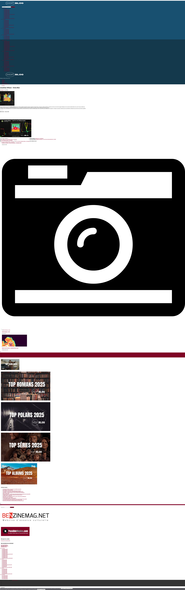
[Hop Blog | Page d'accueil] (12, 5)
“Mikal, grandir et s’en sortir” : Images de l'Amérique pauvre (12, 494)
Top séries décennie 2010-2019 (9, 34)
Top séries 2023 (4, 569)
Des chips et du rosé (4, 545)
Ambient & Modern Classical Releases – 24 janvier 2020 (11, 142)
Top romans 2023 (7, 36)
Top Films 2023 (6, 52)
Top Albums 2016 (6, 16)
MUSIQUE (3, 80)
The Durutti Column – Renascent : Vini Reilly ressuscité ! (12, 489)
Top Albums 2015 (6, 17)
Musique (3, 85)
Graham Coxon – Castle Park (7, 495)
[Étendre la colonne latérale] (0, 351)
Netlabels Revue (4, 546)
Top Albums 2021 (6, 43)
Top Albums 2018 (6, 15)
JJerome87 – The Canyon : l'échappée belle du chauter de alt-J (13, 491)
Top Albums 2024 (6, 9)
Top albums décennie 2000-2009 (9, 18)
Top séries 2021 (6, 31)
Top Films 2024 (6, 20)
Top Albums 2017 (5, 555)
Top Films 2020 (6, 23)
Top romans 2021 (7, 38)
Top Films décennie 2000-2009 (9, 27)
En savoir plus (70, 588)
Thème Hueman (14, 580)
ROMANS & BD (4, 83)
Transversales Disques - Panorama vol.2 (9, 498)
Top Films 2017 (6, 26)
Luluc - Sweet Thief (6, 493)
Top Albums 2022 (6, 11)
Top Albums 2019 (6, 13)
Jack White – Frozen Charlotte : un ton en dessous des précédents (13, 492)
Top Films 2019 (6, 24)
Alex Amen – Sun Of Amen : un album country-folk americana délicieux (14, 496)
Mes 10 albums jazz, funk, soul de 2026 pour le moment (12, 490)
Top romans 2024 (7, 35)
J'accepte (62, 588)
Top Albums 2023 (6, 10)
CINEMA (3, 81)
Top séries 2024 (6, 29)
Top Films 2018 (6, 25)
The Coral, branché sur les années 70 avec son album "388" (12, 499)
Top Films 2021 (6, 22)
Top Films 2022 (6, 21)
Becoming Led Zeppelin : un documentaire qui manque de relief (13, 500)
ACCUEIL (3, 79)
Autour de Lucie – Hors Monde (8, 497)
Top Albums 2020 (6, 12)
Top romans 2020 (5, 578)
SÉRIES (3, 82)
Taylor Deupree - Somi (6, 331)
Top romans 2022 (7, 37)
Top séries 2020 (6, 32)
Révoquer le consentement (5, 540)
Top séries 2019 (6, 33)
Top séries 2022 (6, 30)
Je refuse (66, 588)
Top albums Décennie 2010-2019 (9, 14)
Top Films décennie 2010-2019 (7, 564)
